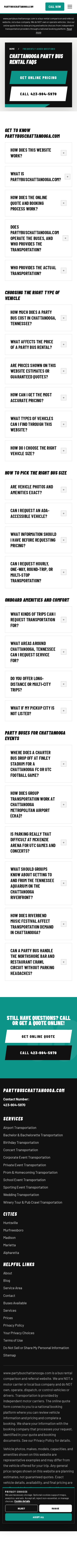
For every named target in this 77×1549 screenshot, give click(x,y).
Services (9, 1310)
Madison (9, 1237)
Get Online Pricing (38, 77)
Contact (9, 1295)
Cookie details (22, 1501)
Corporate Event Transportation (26, 1157)
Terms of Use (13, 1340)
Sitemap (9, 1355)
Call (38, 93)
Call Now (55, 6)
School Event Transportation (24, 1180)
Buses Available (15, 1303)
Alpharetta (11, 1252)
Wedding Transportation (21, 1194)
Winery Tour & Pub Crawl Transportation (32, 1202)
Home (12, 48)
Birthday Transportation (21, 1142)
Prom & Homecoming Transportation (30, 1172)
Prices (8, 1318)
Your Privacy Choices (18, 1333)
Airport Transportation (19, 1127)
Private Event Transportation (24, 1165)
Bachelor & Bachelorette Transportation (33, 1135)
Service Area (12, 1288)
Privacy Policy (13, 1325)
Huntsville (10, 1223)
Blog (6, 1280)
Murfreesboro (13, 1230)
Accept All (38, 1517)
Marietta (9, 1245)
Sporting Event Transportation (25, 1187)
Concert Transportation (20, 1150)
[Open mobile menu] (70, 6)
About (7, 1273)
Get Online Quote (38, 1036)
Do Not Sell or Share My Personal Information (36, 1348)
